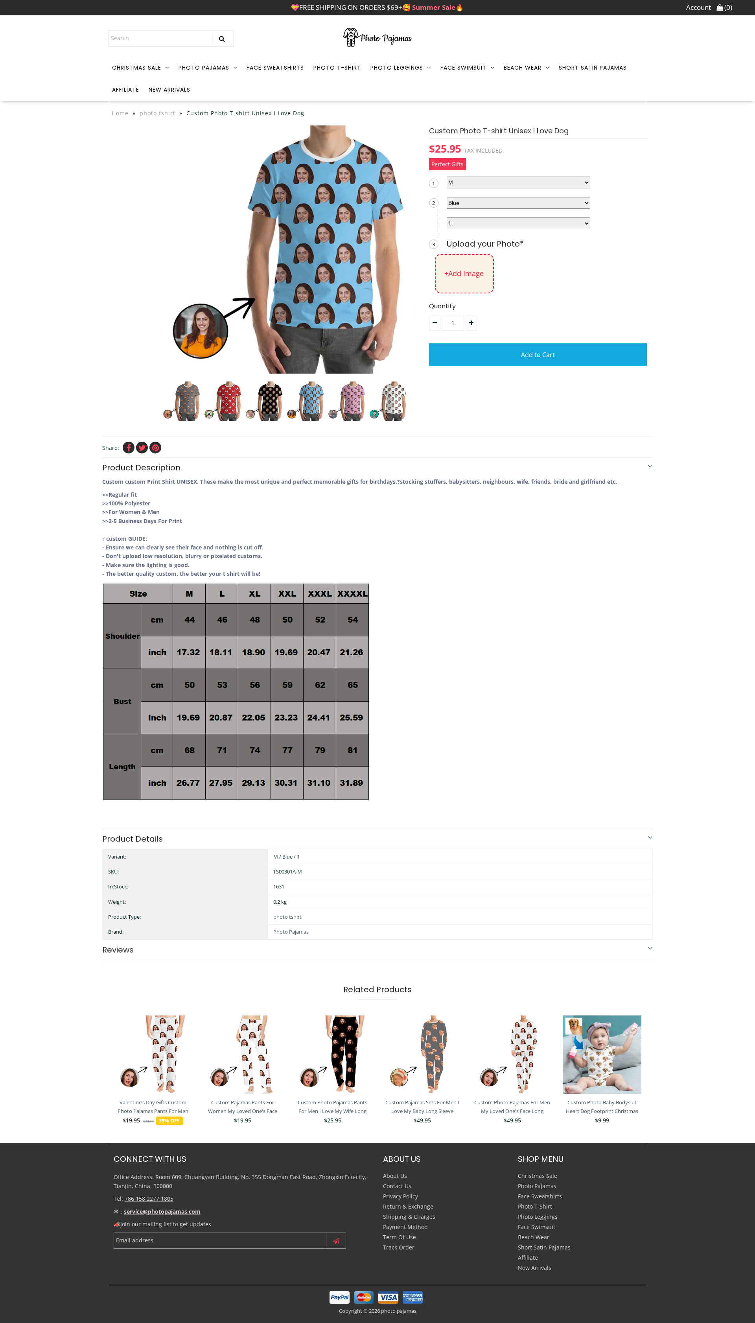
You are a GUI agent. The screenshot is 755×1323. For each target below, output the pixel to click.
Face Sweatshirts (275, 68)
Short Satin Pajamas (593, 68)
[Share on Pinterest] (155, 447)
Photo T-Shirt (337, 68)
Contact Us (397, 1186)
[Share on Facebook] (128, 447)
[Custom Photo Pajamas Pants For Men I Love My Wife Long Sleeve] (332, 1054)
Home (120, 113)
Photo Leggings (396, 68)
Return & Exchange (408, 1206)
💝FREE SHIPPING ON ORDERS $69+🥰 (377, 7)
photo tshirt (157, 113)
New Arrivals (169, 90)
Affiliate (125, 90)
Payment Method (405, 1227)
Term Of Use (399, 1237)
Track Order (398, 1247)
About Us (395, 1175)
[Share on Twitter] (142, 447)
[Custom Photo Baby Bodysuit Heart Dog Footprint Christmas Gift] (602, 1054)
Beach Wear (522, 68)
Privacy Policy (400, 1196)
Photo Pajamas (204, 68)
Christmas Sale (136, 68)
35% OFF (169, 1120)
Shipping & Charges (409, 1216)
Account (698, 7)
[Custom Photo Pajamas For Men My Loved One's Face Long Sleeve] (512, 1054)
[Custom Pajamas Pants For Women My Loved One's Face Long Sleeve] (242, 1054)
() (727, 7)
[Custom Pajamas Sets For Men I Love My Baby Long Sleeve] (422, 1054)
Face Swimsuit (463, 68)
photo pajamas (398, 1310)
